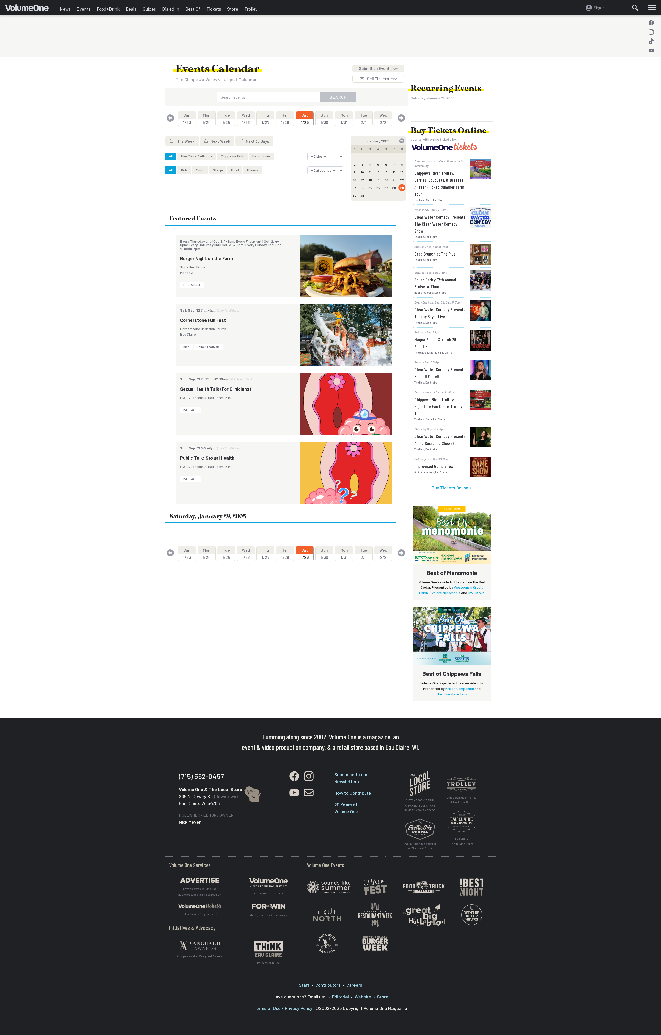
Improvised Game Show (433, 466)
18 (370, 180)
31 (362, 195)
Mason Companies (459, 688)
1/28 (285, 119)
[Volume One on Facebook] (651, 22)
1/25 (226, 119)
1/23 (187, 119)
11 (370, 172)
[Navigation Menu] (652, 7)
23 (354, 187)
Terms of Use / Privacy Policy (283, 1008)
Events (84, 9)
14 (394, 172)
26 (378, 187)
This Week (184, 141)
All (171, 156)
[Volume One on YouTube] (651, 50)
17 (362, 180)
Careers (354, 985)
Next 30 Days (257, 141)
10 (362, 172)
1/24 (206, 119)
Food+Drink (108, 9)
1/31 (344, 119)
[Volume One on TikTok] (651, 41)
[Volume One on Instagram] (651, 32)
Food (235, 170)
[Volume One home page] (31, 9)
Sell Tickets (381, 78)
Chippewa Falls (232, 156)
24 (362, 187)
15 (401, 172)
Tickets (213, 9)
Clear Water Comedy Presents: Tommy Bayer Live (440, 313)
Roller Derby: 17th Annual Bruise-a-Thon (435, 283)
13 (386, 172)
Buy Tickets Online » (452, 487)
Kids (184, 170)
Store (232, 9)
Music (200, 170)
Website (363, 996)
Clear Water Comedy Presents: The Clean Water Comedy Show (440, 224)
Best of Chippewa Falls (451, 673)
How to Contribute (352, 793)
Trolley (250, 9)
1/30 (324, 119)
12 (378, 172)
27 (386, 187)
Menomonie (261, 156)
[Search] (635, 7)
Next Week (220, 141)
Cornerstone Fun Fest (203, 320)
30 (354, 195)
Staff (304, 985)
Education (190, 410)
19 (378, 180)
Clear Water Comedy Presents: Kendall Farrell (440, 373)
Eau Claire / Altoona (197, 156)
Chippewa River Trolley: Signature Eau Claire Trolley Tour (438, 406)
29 (402, 187)
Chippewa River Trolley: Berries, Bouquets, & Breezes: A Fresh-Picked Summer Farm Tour (439, 183)
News (65, 9)
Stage (218, 170)
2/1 (363, 119)
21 (394, 180)
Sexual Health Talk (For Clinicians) (215, 389)
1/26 (246, 119)
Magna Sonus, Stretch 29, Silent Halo (435, 343)
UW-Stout (476, 593)
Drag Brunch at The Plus (434, 254)
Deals (131, 9)
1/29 (305, 119)
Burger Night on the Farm (206, 258)
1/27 (265, 119)
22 (402, 180)
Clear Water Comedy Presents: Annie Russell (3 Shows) (440, 439)
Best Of (192, 9)
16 (354, 180)
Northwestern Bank (452, 694)
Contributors (328, 985)
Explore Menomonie (445, 593)
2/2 (383, 119)
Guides (149, 9)
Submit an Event (378, 68)
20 (386, 180)
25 (370, 187)
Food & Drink (192, 285)
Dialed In (170, 9)
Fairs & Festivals (208, 346)
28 (394, 187)
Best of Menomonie (452, 572)
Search (338, 96)
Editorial (340, 996)
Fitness (253, 170)
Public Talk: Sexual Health (207, 458)
